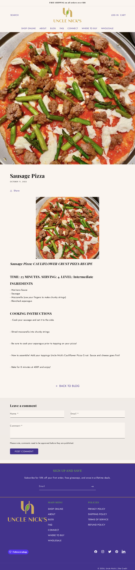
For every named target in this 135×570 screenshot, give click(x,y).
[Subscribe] (92, 486)
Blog (51, 519)
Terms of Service (98, 519)
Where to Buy (56, 535)
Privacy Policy (96, 508)
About (51, 514)
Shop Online (55, 508)
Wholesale (54, 540)
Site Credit (122, 568)
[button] (14, 15)
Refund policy (96, 524)
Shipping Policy (97, 514)
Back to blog (69, 386)
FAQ (50, 524)
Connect (53, 530)
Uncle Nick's (111, 568)
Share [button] (17, 190)
